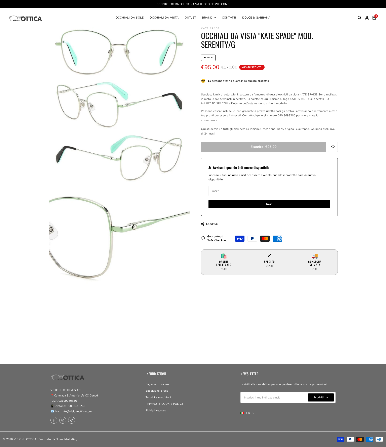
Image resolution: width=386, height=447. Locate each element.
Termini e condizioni (158, 397)
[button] (333, 147)
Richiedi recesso (156, 410)
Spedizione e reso (157, 391)
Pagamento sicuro (157, 384)
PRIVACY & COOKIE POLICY (164, 404)
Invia (269, 204)
